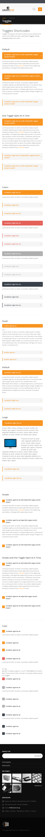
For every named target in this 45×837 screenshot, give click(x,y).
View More (38, 785)
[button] (34, 9)
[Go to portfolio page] (6, 778)
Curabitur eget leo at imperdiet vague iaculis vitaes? (22, 77)
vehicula (21, 66)
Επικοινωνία (6, 765)
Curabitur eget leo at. (12, 192)
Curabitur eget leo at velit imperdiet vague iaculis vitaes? (21, 55)
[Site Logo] (8, 9)
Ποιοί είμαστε (6, 762)
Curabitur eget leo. (11, 205)
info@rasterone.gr (14, 808)
